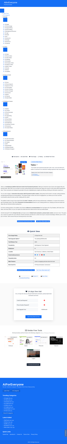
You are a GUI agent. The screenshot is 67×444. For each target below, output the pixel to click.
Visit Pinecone (43, 337)
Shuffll (8, 423)
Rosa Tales (44, 276)
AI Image (8, 398)
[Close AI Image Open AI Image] (5, 20)
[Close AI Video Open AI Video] (5, 50)
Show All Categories (8, 413)
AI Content (8, 403)
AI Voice (8, 410)
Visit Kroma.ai (13, 337)
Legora (33, 358)
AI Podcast (35, 174)
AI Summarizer (36, 175)
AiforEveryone (10, 2)
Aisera (25, 345)
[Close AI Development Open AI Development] (5, 134)
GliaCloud (9, 420)
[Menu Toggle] (2, 11)
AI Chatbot (8, 407)
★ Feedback (65, 433)
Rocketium (9, 425)
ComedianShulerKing (24, 278)
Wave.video (9, 427)
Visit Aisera (29, 337)
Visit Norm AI (59, 337)
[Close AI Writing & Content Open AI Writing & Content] (5, 104)
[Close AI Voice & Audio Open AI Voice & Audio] (5, 78)
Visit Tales (23, 162)
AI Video (8, 400)
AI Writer (8, 405)
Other (42, 332)
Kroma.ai (11, 345)
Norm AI (56, 345)
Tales (33, 165)
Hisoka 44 (35, 276)
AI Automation (9, 408)
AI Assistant (9, 401)
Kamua (8, 422)
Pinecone (41, 345)
